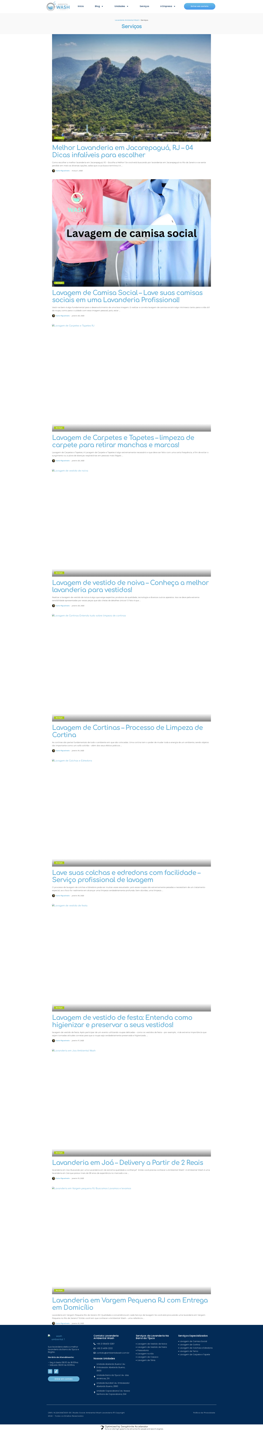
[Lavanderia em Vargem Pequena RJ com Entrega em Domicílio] (131, 1240)
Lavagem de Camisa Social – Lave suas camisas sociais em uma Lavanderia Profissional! (127, 296)
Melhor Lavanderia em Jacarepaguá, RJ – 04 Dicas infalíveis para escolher (122, 151)
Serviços (59, 138)
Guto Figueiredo (63, 171)
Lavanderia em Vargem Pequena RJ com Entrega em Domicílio (130, 1304)
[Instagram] (50, 1371)
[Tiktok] (56, 1371)
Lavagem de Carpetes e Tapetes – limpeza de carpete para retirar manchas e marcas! (123, 441)
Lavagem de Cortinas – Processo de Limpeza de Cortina (127, 731)
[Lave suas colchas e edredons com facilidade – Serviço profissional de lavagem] (131, 813)
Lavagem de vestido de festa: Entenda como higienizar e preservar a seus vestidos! (122, 1021)
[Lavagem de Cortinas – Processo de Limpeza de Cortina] (131, 668)
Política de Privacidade (204, 1412)
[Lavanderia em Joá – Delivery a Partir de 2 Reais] (131, 1103)
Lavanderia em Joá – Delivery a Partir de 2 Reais (127, 1162)
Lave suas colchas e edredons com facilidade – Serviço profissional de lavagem (126, 876)
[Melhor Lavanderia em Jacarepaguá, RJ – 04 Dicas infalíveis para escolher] (131, 88)
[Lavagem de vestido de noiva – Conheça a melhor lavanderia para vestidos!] (131, 523)
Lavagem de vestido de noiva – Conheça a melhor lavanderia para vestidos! (130, 586)
